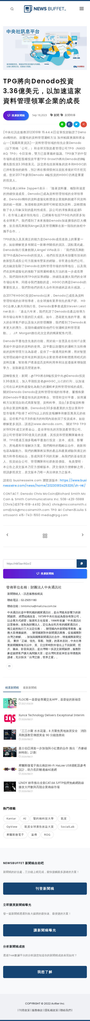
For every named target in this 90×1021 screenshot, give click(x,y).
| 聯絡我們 (65, 1010)
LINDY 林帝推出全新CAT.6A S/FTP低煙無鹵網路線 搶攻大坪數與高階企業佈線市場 (51, 785)
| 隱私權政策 (51, 1010)
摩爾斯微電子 (15, 834)
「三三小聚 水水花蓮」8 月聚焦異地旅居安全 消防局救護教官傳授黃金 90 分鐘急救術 (52, 733)
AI (24, 818)
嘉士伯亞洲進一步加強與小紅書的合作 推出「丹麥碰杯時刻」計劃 (53, 750)
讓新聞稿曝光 (45, 930)
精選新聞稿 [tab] (12, 687)
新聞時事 (70, 115)
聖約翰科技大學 (43, 818)
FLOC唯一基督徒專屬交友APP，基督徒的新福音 (50, 699)
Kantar (11, 818)
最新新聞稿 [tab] (30, 687)
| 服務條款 (37, 1010)
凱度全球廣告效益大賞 (39, 826)
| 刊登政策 (24, 1010)
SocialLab (68, 826)
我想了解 (45, 971)
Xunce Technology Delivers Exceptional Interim (51, 715)
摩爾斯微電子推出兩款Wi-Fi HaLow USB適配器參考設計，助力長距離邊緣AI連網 (52, 767)
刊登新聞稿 (45, 888)
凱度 (64, 818)
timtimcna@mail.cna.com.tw (38, 606)
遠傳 (34, 834)
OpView (11, 826)
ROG (47, 834)
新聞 (57, 115)
